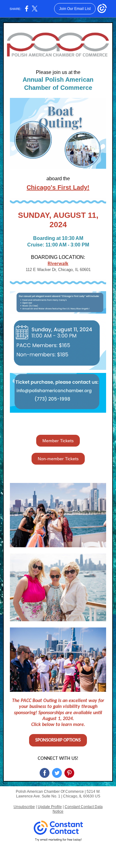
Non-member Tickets (58, 458)
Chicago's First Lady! (58, 187)
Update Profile (50, 807)
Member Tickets (58, 440)
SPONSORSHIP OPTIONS (58, 740)
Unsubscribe (24, 807)
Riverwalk (58, 263)
